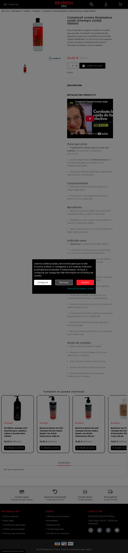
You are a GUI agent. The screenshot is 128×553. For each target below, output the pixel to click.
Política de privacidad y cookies (80, 289)
